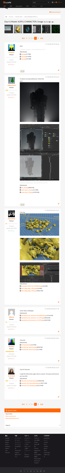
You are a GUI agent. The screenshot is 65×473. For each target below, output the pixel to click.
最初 (23, 38)
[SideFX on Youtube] (41, 471)
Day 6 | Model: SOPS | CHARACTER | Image (31, 16)
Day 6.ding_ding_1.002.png (29, 288)
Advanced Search (56, 12)
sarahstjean (11, 376)
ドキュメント (27, 451)
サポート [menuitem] (34, 6)
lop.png (23, 54)
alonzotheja (11, 218)
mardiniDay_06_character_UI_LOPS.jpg (32, 318)
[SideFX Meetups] (34, 471)
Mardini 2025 (18, 16)
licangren (11, 52)
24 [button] (38, 35)
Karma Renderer (7, 445)
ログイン (59, 2)
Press (45, 444)
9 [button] (19, 35)
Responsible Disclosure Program (37, 460)
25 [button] (39, 35)
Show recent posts (11, 416)
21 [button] (34, 35)
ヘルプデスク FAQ (27, 443)
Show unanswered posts (12, 418)
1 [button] (9, 35)
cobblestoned (11, 85)
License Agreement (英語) (37, 450)
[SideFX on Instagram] (27, 471)
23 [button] (37, 35)
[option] (9, 29)
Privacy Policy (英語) (36, 444)
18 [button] (30, 35)
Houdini (7, 438)
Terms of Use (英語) (37, 439)
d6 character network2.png (29, 349)
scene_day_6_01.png (27, 190)
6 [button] (15, 35)
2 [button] (10, 35)
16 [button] (28, 35)
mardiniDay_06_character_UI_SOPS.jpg (32, 320)
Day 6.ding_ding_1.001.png (29, 290)
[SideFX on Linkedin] (44, 471)
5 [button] (14, 35)
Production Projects (18, 451)
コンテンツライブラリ (18, 443)
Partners (7, 452)
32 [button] (48, 35)
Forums (11, 16)
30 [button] (45, 35)
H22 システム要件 (28, 447)
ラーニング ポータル (18, 439)
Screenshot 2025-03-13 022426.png (31, 286)
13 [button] (24, 35)
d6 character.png (26, 345)
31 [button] (47, 35)
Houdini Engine (7, 441)
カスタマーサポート (27, 439)
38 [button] (56, 35)
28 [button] (43, 35)
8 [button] (18, 35)
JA (54, 2)
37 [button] (54, 35)
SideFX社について (47, 439)
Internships (47, 452)
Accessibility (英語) (37, 455)
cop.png (23, 56)
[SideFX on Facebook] (21, 471)
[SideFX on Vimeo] (37, 471)
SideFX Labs (7, 449)
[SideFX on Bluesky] (31, 471)
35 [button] (52, 35)
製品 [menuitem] (5, 6)
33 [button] (49, 35)
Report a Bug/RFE (27, 455)
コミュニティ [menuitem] (19, 6)
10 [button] (20, 35)
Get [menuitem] (41, 6)
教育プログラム (18, 455)
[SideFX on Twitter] (24, 471)
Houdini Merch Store (46, 448)
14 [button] (25, 35)
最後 (41, 38)
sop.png (23, 59)
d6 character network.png (28, 347)
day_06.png (24, 187)
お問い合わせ (47, 455)
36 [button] (53, 35)
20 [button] (33, 35)
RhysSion (11, 346)
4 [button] (12, 35)
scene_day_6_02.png (27, 192)
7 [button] (16, 35)
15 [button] (26, 35)
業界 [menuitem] (11, 6)
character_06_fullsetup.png (29, 385)
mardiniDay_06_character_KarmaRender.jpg (34, 315)
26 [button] (40, 35)
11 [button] (21, 35)
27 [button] (42, 35)
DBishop (11, 317)
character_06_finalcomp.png (29, 381)
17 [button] (29, 35)
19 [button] (31, 35)
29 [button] (44, 35)
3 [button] (11, 35)
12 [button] (23, 35)
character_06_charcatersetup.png (30, 383)
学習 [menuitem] (27, 6)
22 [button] (35, 35)
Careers (46, 442)
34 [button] (51, 35)
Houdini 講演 (17, 447)
